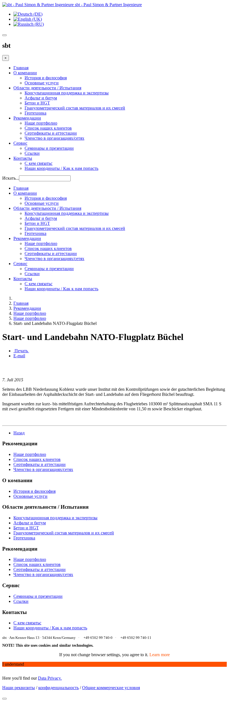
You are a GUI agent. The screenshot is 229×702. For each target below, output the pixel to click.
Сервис (20, 143)
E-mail (19, 355)
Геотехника (35, 113)
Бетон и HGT (37, 103)
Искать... (10, 178)
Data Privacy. (50, 678)
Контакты (22, 158)
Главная (20, 67)
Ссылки (32, 153)
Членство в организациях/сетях (54, 138)
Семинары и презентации (49, 148)
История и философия (46, 77)
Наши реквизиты (18, 687)
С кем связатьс (39, 163)
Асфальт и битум (41, 98)
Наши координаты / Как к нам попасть (61, 168)
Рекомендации (27, 118)
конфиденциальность (58, 687)
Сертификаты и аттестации (51, 133)
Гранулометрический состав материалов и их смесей (75, 108)
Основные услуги (42, 82)
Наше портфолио (41, 123)
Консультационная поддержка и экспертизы (67, 93)
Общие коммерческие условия (111, 687)
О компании (25, 72)
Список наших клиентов (48, 128)
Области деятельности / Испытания (47, 87)
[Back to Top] (4, 698)
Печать (21, 350)
